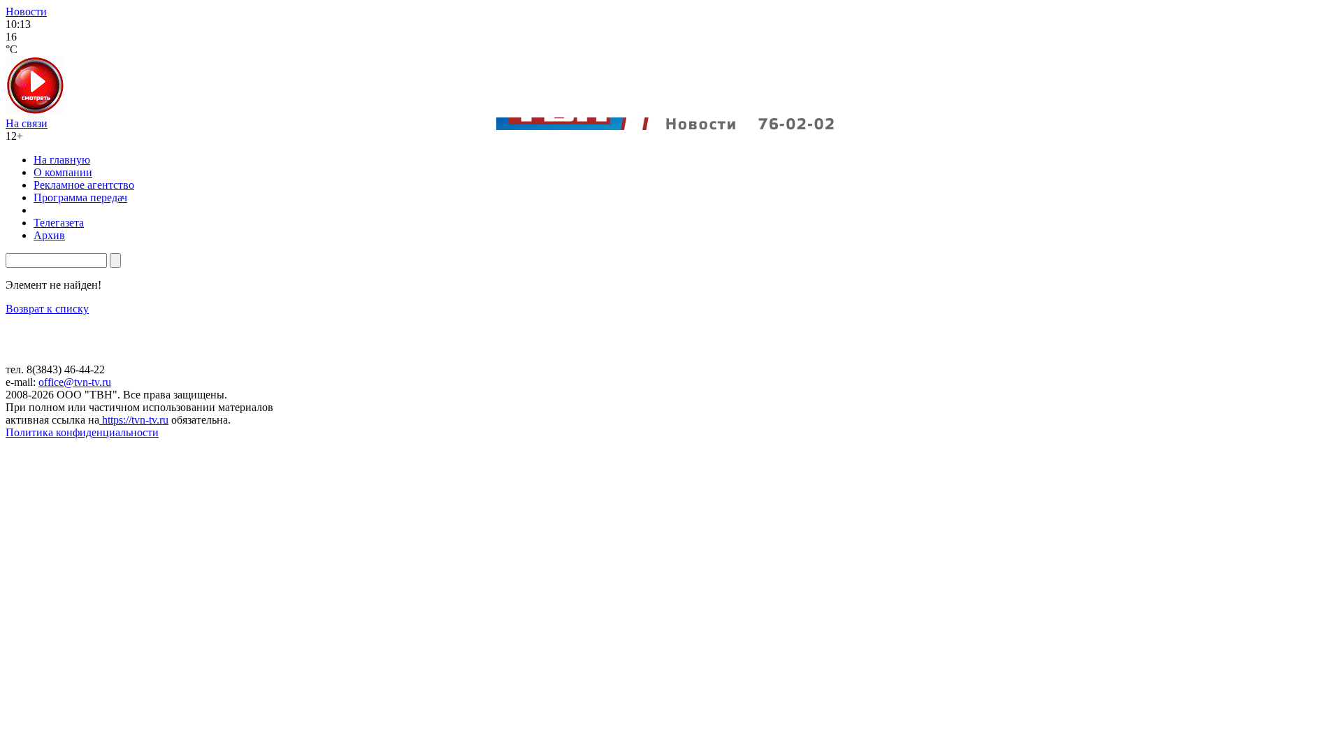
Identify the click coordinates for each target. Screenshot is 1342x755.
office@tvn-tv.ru (74, 382)
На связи (27, 123)
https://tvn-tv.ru (133, 420)
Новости (26, 11)
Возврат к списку (47, 309)
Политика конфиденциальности (82, 432)
